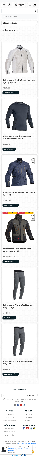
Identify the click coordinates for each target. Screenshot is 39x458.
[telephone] (9, 4)
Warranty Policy (9, 432)
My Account (10, 414)
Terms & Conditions (27, 399)
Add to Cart (8, 93)
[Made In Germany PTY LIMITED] (19, 4)
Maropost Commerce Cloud (27, 443)
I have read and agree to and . (20, 400)
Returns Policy (10, 435)
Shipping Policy (10, 429)
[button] (19, 23)
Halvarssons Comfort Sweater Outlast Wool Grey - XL (16, 137)
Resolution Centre (10, 421)
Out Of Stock (8, 149)
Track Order (10, 418)
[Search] (35, 11)
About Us (29, 414)
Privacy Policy (19, 401)
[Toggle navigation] (4, 4)
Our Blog (29, 418)
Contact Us (29, 421)
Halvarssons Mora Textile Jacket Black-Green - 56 (17, 249)
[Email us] (15, 405)
